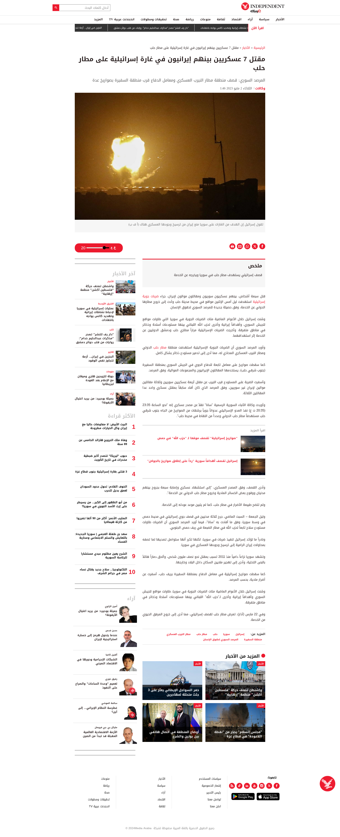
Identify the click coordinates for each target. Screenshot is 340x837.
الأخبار (280, 19)
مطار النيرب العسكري (178, 634)
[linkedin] (247, 786)
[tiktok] (239, 786)
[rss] (232, 786)
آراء (250, 19)
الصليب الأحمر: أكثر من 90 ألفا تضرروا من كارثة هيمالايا (102, 520)
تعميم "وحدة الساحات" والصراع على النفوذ (96, 685)
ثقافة (221, 19)
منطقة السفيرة (253, 639)
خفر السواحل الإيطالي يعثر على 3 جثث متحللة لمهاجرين (173, 692)
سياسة (264, 19)
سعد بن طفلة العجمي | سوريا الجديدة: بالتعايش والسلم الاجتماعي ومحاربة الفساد (101, 537)
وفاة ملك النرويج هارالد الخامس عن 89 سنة (103, 442)
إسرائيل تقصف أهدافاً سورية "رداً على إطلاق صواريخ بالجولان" (192, 461)
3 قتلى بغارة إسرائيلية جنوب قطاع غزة (101, 471)
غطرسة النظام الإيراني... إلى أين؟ (97, 710)
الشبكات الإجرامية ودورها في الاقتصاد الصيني (97, 661)
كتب (111, 330)
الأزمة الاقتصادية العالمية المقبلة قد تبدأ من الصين (100, 734)
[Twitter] (269, 786)
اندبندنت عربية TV (121, 19)
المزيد (98, 19)
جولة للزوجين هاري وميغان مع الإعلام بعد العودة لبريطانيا (96, 380)
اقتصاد (236, 19)
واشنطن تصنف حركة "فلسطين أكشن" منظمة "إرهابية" (238, 692)
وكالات (260, 88)
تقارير (111, 352)
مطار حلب (159, 347)
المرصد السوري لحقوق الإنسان (220, 639)
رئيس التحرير (213, 792)
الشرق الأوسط (106, 304)
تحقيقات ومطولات (154, 19)
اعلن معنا (215, 806)
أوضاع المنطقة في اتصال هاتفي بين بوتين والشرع (174, 734)
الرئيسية (259, 48)
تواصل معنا (214, 799)
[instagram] (262, 786)
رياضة (190, 19)
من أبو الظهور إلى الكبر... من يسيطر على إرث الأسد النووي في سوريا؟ (102, 504)
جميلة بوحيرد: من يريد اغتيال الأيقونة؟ (94, 400)
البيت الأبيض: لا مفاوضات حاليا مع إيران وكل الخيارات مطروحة (104, 426)
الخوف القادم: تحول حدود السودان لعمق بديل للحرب (103, 488)
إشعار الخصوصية (211, 785)
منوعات (205, 19)
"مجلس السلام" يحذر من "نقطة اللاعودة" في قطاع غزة (238, 734)
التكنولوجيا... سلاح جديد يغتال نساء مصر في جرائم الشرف (103, 571)
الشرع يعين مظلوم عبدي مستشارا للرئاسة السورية (104, 555)
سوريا (226, 634)
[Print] (232, 246)
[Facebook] (277, 786)
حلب (215, 634)
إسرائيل (240, 634)
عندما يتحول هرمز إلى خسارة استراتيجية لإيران (97, 637)
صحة (176, 19)
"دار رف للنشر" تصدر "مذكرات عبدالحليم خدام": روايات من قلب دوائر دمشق (172, 28)
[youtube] (254, 786)
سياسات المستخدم (210, 778)
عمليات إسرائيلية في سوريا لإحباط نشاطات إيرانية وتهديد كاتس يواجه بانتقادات (95, 314)
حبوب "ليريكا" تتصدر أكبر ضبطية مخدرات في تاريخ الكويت (105, 458)
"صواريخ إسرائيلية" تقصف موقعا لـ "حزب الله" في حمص (197, 438)
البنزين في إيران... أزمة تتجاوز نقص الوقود (101, 28)
